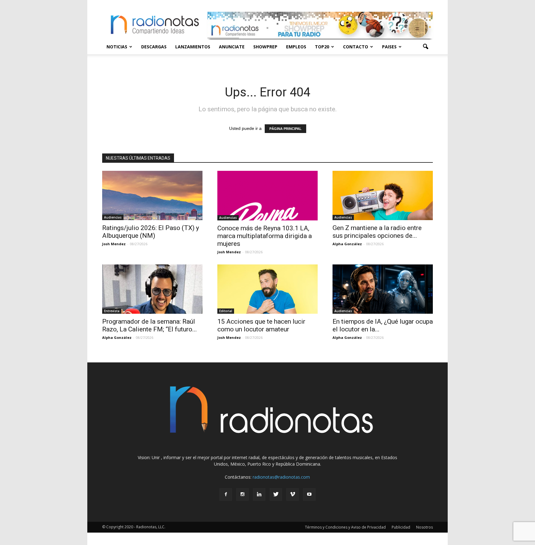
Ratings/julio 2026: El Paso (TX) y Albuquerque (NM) (150, 231)
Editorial (225, 311)
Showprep (265, 47)
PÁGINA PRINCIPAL (285, 129)
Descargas (154, 47)
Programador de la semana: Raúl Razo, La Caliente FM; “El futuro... (149, 325)
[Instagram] (242, 494)
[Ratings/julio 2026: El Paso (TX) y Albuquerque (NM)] (152, 195)
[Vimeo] (292, 494)
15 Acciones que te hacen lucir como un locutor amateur (261, 325)
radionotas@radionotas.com (281, 477)
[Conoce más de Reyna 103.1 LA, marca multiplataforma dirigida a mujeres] (267, 195)
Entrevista (112, 311)
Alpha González (347, 243)
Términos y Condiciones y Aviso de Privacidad (345, 527)
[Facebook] (226, 494)
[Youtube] (309, 494)
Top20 (322, 47)
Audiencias (113, 217)
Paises (389, 47)
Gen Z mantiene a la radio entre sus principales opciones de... (377, 231)
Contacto (355, 47)
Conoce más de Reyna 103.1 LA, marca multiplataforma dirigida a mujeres (264, 235)
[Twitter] (276, 494)
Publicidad (401, 527)
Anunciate (232, 47)
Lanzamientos (192, 47)
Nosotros (424, 527)
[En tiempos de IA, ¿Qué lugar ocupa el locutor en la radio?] (383, 289)
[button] (425, 46)
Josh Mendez (114, 243)
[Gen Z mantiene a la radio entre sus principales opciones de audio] (383, 195)
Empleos (296, 47)
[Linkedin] (259, 494)
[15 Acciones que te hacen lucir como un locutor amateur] (267, 289)
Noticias (117, 47)
